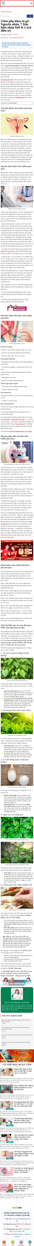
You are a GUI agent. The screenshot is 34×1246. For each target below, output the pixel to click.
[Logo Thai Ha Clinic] (3, 3)
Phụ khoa (9, 11)
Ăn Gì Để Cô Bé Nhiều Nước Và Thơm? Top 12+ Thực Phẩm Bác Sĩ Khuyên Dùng (23, 1188)
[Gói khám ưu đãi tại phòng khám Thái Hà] (17, 1055)
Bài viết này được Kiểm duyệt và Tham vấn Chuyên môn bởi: (16, 45)
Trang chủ (3, 11)
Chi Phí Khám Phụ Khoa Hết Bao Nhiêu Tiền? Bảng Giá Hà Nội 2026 (23, 1120)
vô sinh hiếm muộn (19, 97)
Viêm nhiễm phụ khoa (7, 79)
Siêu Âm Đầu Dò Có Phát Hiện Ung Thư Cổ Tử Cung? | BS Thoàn (23, 1137)
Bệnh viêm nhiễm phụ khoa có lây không (21, 431)
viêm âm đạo (7, 419)
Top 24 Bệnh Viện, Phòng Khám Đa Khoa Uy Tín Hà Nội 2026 (23, 1087)
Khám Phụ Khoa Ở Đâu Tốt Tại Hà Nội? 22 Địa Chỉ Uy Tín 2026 (23, 1071)
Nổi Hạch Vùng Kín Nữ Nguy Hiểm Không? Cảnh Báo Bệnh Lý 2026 (23, 1154)
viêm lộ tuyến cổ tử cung (17, 419)
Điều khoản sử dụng (17, 1234)
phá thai (3, 251)
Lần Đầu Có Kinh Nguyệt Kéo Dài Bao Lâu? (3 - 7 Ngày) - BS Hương (23, 1170)
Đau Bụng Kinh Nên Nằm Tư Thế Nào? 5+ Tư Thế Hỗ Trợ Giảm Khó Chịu (23, 1104)
